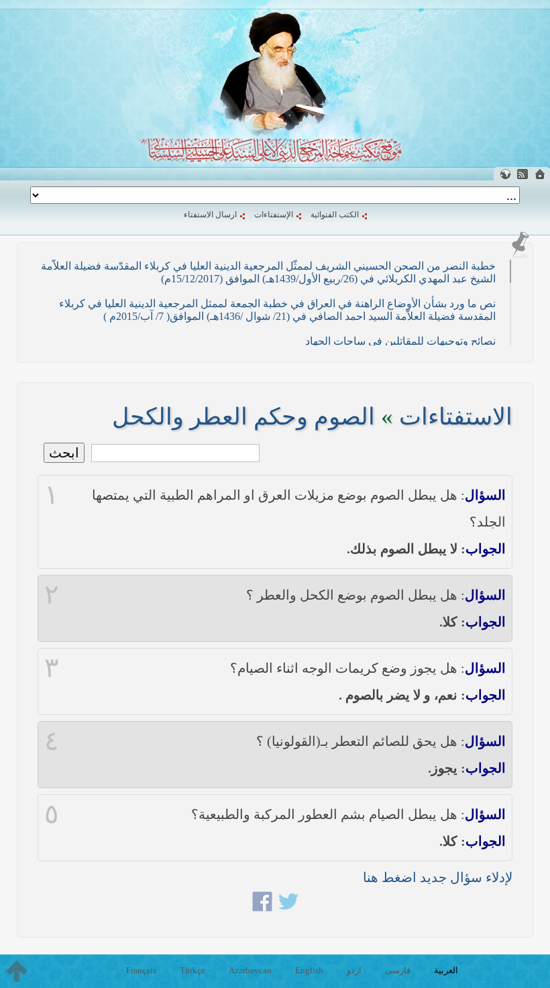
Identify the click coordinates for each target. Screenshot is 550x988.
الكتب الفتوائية (335, 214)
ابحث (64, 452)
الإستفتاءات (273, 214)
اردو (354, 970)
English (309, 970)
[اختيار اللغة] (505, 174)
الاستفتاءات (455, 417)
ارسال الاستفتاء (210, 214)
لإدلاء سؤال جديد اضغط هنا (437, 877)
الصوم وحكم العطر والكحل (243, 417)
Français (141, 970)
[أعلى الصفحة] (17, 971)
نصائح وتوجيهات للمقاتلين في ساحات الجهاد (400, 341)
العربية (446, 970)
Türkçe (192, 970)
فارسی (397, 970)
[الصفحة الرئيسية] (540, 174)
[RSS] (522, 174)
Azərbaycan (250, 970)
